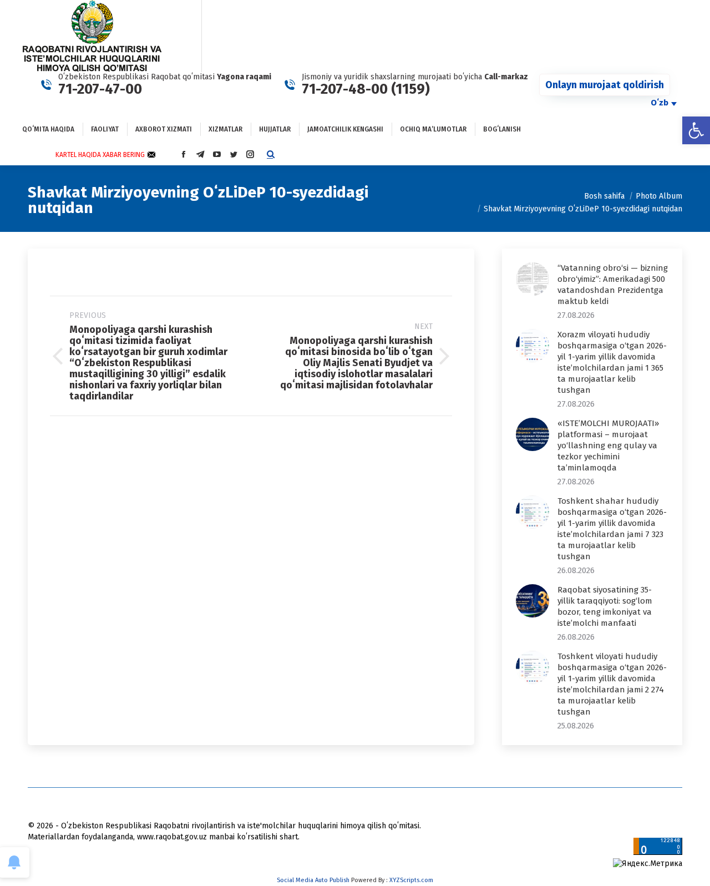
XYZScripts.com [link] (411, 880)
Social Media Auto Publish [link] (313, 880)
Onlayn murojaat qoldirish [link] (604, 85)
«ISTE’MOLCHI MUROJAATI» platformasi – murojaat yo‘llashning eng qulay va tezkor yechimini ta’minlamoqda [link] (608, 445)
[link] (696, 130)
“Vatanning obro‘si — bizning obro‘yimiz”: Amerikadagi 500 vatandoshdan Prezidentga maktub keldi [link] (612, 284)
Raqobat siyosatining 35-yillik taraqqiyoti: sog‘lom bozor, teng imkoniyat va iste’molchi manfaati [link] (604, 606)
